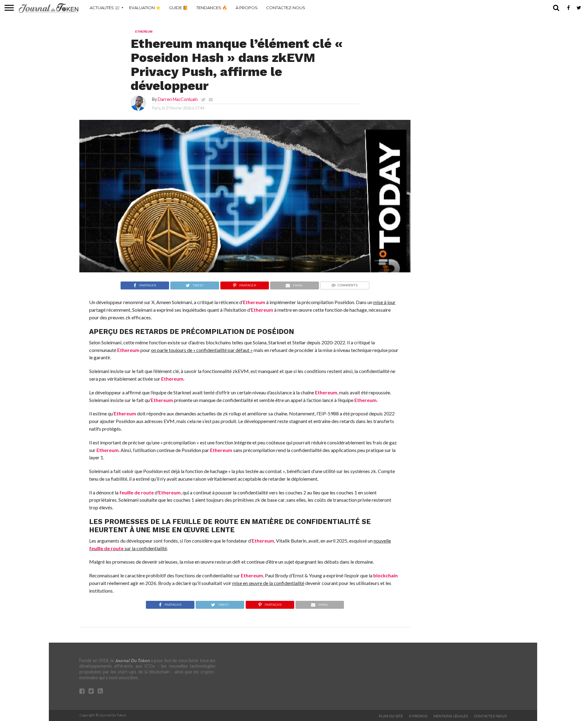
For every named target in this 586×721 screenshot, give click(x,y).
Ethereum (254, 302)
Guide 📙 (178, 7)
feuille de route (136, 492)
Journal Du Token (132, 660)
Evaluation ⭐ (145, 7)
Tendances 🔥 (211, 7)
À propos (247, 7)
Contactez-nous (285, 7)
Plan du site (391, 716)
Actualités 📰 (105, 7)
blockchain (385, 575)
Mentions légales (450, 716)
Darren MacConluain (178, 99)
